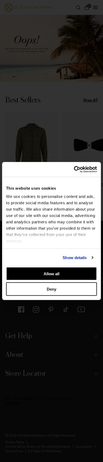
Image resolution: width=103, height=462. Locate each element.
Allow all (51, 273)
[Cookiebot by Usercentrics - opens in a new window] (74, 169)
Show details (75, 257)
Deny (51, 289)
